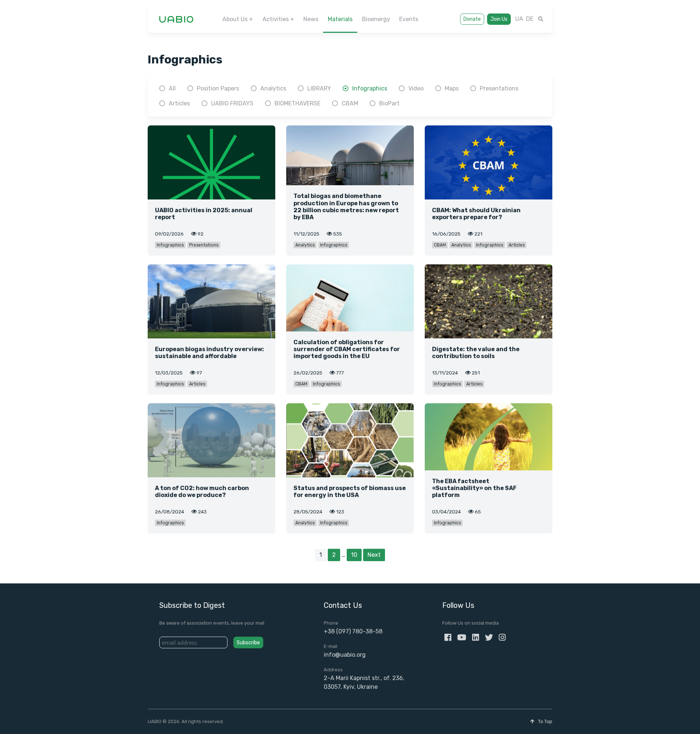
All (172, 88)
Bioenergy (376, 19)
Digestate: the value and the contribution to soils (476, 353)
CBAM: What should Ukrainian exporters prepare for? (476, 214)
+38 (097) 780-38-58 (353, 631)
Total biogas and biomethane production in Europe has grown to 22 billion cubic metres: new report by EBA (346, 207)
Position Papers (218, 88)
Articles (179, 103)
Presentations (499, 88)
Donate (472, 19)
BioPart (389, 103)
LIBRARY (319, 88)
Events (408, 19)
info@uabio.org (345, 654)
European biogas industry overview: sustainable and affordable (209, 353)
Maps (452, 88)
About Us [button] (235, 19)
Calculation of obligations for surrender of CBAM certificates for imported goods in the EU (346, 349)
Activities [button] (275, 19)
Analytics (273, 88)
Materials (340, 19)
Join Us (499, 19)
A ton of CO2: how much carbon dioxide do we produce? (202, 491)
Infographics (369, 88)
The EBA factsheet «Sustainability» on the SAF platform (474, 488)
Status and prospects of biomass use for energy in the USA (349, 491)
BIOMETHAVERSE (297, 103)
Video (416, 88)
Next (374, 554)
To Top (544, 721)
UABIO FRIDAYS (232, 103)
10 (354, 554)
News (310, 19)
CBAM (350, 103)
